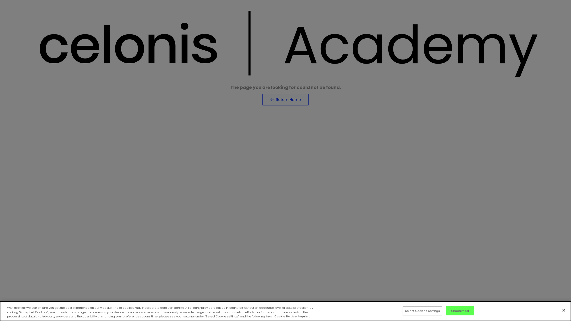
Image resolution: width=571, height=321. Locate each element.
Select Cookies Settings (422, 311)
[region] (285, 311)
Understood (460, 311)
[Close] (564, 310)
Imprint (304, 316)
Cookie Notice (285, 316)
